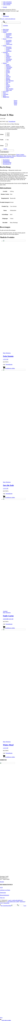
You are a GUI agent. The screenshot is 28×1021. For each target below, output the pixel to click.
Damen (18, 154)
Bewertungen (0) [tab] (7, 164)
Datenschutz (3, 892)
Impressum (22, 901)
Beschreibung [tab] (6, 159)
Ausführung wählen (10, 368)
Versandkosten (11, 121)
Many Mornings (7, 156)
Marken (14, 156)
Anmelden (5, 25)
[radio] (8, 133)
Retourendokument (4, 895)
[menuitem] (15, 7)
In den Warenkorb (4, 152)
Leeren (5, 148)
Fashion (22, 154)
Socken (12, 157)
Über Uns (2, 897)
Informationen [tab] (6, 161)
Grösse (2, 134)
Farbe (1, 139)
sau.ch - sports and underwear (15, 900)
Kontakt (5, 7)
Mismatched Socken (21, 156)
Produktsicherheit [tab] (7, 162)
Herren (1, 156)
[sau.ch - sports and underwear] (7, 18)
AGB (1, 887)
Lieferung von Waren (5, 890)
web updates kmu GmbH (13, 901)
